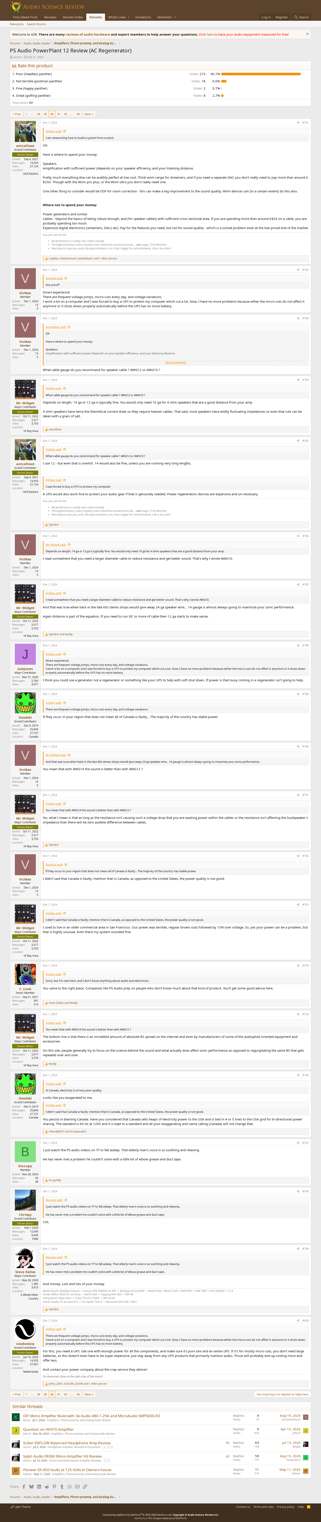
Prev (18, 114)
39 (45, 114)
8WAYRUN (180, 1518)
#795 (305, 1014)
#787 (305, 584)
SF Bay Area (31, 431)
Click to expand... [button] (176, 362)
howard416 (293, 1460)
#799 (305, 1249)
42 (65, 114)
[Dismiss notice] (307, 34)
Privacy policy (286, 1507)
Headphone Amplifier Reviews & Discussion (74, 1447)
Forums (96, 17)
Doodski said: (54, 278)
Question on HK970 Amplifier (48, 1429)
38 (38, 114)
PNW (35, 1239)
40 (52, 114)
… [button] (32, 114)
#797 (305, 1143)
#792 (305, 856)
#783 (305, 318)
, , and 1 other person (83, 258)
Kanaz (27, 1420)
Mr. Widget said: (56, 545)
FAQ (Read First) (25, 17)
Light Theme (22, 1507)
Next (88, 114)
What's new (117, 17)
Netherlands (30, 1372)
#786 (305, 536)
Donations (143, 17)
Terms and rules (263, 1507)
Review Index (73, 17)
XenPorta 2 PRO (144, 1518)
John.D (27, 1434)
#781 (305, 122)
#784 (305, 380)
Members (164, 17)
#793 (305, 904)
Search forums (36, 24)
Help (301, 1507)
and (61, 634)
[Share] (298, 122)
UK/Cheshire (30, 174)
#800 (305, 1320)
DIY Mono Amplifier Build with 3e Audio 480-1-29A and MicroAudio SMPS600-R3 (91, 1415)
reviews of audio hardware (88, 34)
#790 (305, 746)
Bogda (296, 1446)
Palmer (27, 1474)
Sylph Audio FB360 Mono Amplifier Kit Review (62, 1456)
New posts (17, 24)
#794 (305, 965)
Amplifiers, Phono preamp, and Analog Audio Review (78, 1420)
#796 (305, 1075)
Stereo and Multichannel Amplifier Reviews (75, 1460)
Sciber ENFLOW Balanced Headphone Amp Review (66, 1442)
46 (78, 114)
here (210, 34)
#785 (305, 441)
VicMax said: (54, 131)
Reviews (50, 17)
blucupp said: (54, 1200)
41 (58, 114)
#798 (305, 1191)
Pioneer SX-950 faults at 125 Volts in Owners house (67, 1469)
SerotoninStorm (290, 1419)
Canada (33, 737)
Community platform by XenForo (137, 1514)
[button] (129, 17)
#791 (305, 795)
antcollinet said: (56, 327)
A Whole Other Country (29, 1296)
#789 (305, 694)
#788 (305, 645)
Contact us (243, 1507)
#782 (305, 270)
